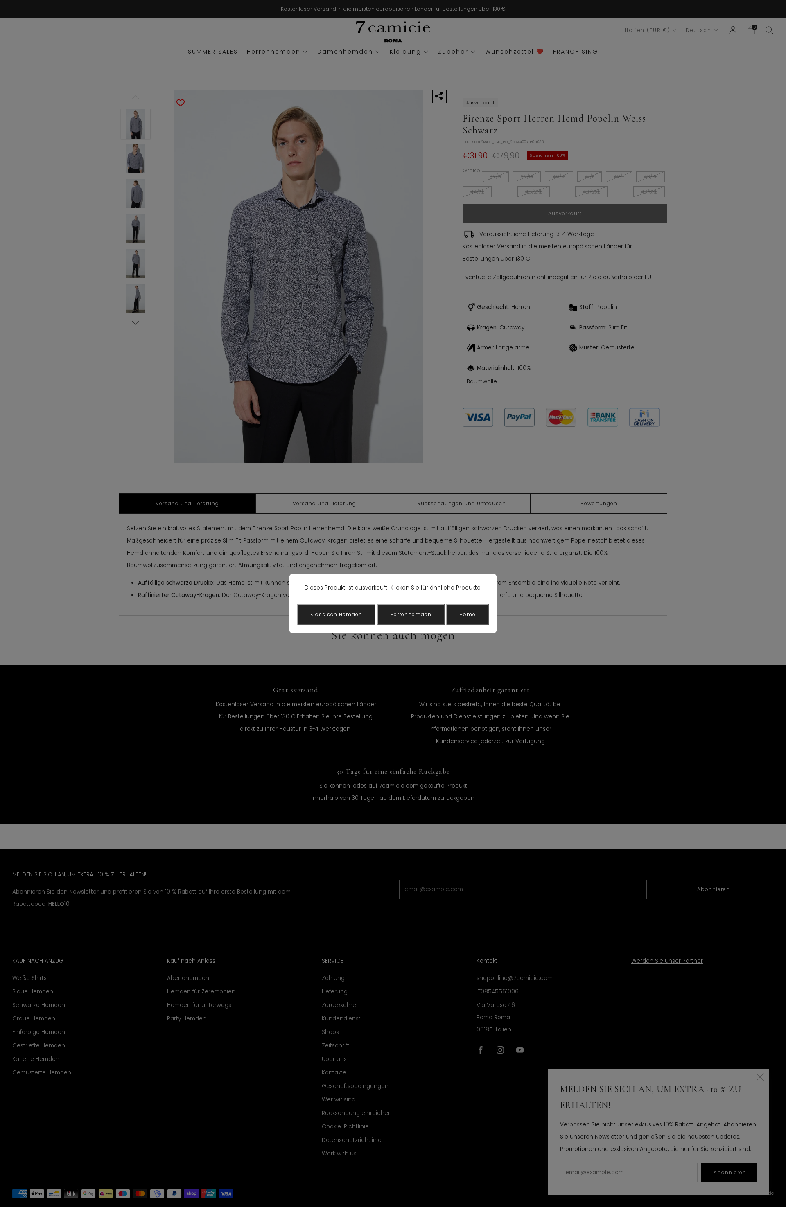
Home (467, 614)
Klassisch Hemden (336, 614)
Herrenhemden (410, 614)
